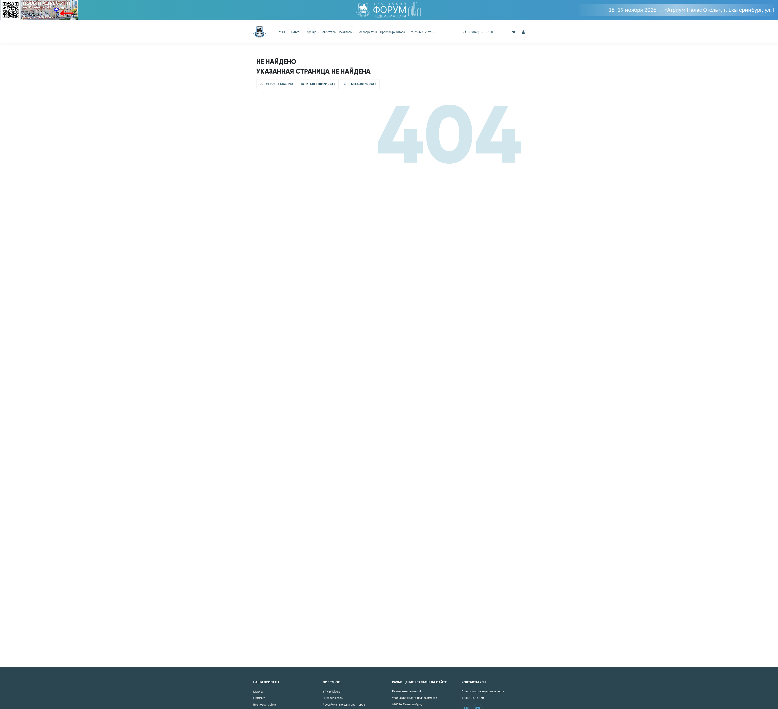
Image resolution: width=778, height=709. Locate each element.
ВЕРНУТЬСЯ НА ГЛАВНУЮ (276, 84)
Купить (296, 32)
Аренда (312, 32)
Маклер (258, 691)
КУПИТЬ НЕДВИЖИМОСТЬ (318, 84)
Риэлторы (346, 32)
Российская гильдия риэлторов (344, 704)
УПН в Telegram (333, 691)
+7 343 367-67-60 (473, 697)
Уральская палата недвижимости (414, 697)
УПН (282, 32)
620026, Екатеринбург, (407, 704)
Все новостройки (264, 704)
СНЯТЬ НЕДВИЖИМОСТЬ (360, 84)
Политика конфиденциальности (483, 691)
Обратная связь (333, 698)
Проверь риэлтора (393, 32)
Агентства (329, 32)
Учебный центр (421, 32)
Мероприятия (368, 32)
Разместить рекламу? (406, 691)
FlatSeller (259, 698)
